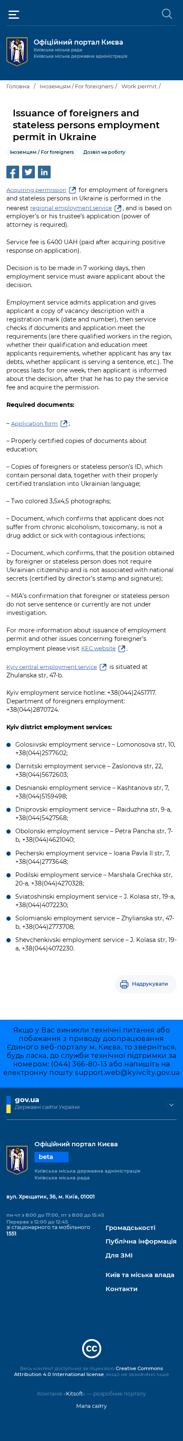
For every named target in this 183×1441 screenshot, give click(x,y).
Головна (18, 86)
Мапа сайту (91, 1406)
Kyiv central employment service (51, 666)
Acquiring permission (36, 189)
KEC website (98, 648)
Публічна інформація (141, 1241)
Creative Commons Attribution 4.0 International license (88, 1371)
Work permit (139, 86)
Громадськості (130, 1228)
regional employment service (71, 207)
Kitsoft (74, 1393)
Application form (34, 423)
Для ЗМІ (119, 1255)
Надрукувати (150, 984)
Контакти (121, 1289)
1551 (11, 1233)
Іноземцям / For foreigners (76, 86)
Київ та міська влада (140, 1275)
